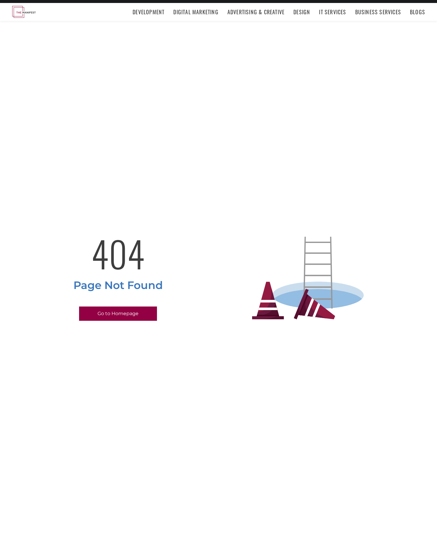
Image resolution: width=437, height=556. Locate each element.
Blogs (417, 12)
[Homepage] (24, 12)
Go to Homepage (118, 313)
